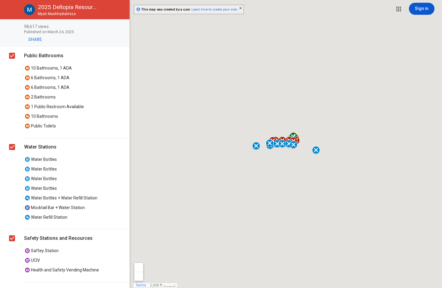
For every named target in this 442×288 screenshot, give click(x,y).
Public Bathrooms (43, 55)
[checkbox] (121, 26)
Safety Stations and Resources (58, 238)
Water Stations (40, 147)
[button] (399, 9)
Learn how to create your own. (215, 9)
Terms (141, 285)
